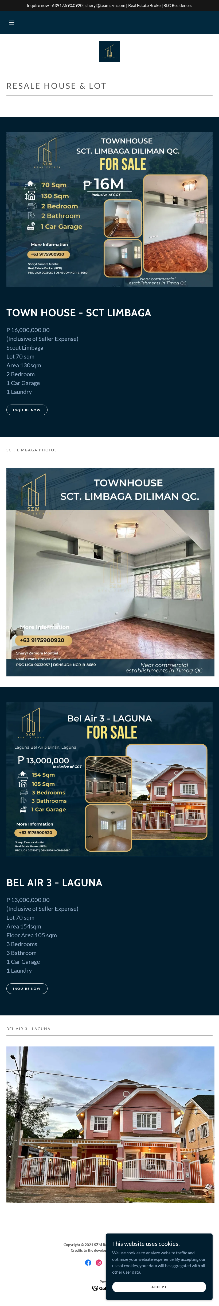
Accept (159, 1287)
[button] (11, 22)
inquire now (27, 410)
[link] (109, 51)
